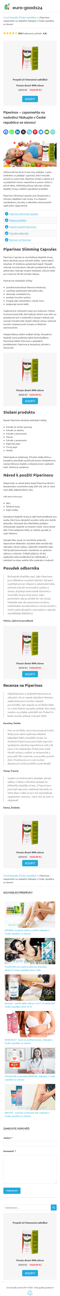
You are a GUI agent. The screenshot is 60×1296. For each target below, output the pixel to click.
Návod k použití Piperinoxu (22, 226)
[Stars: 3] (10, 33)
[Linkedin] (17, 132)
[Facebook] (5, 132)
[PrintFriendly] (52, 132)
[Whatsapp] (11, 132)
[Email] (46, 132)
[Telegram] (41, 132)
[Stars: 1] (4, 33)
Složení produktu (17, 220)
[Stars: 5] (16, 33)
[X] (23, 132)
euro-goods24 (27, 7)
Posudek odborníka (18, 233)
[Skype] (29, 132)
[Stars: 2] (7, 33)
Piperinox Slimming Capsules (23, 213)
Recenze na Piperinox (20, 239)
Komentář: (9, 1151)
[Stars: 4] (13, 33)
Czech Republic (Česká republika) (19, 17)
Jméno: (8, 1137)
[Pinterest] (35, 132)
